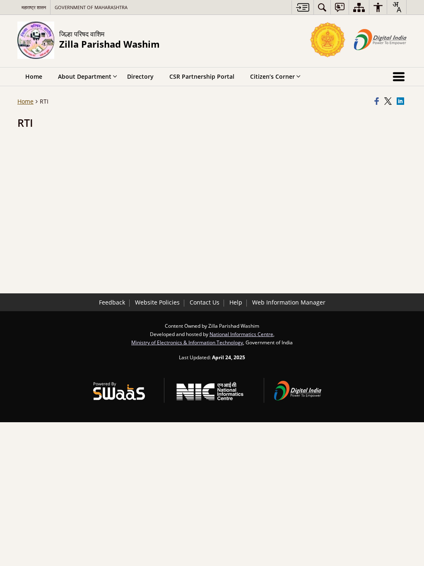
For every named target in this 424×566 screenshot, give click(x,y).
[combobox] (396, 7)
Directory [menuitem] (140, 76)
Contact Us (204, 302)
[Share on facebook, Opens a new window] (378, 101)
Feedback (112, 302)
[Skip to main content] (302, 7)
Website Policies (157, 302)
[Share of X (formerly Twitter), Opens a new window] (389, 101)
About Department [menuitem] (84, 76)
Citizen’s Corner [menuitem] (272, 76)
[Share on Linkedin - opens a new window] (402, 101)
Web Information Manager (288, 302)
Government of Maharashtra (91, 7)
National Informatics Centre (241, 334)
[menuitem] (322, 7)
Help (235, 302)
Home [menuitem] (33, 76)
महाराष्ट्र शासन (34, 7)
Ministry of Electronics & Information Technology (187, 342)
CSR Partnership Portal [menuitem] (201, 76)
